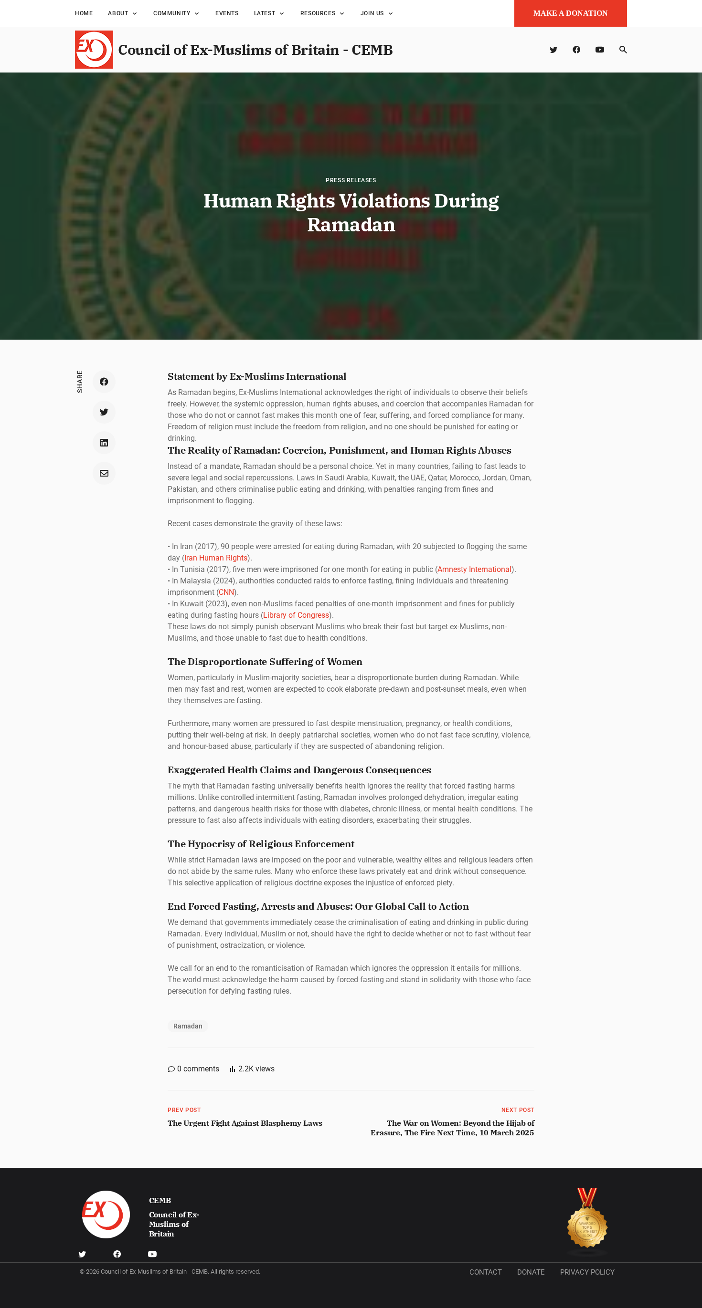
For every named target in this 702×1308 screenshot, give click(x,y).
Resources (317, 13)
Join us (372, 13)
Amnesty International (474, 569)
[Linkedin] (104, 442)
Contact (485, 1272)
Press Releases (351, 180)
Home (84, 13)
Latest (265, 13)
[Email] (104, 473)
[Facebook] (576, 49)
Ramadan (187, 1026)
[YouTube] (600, 49)
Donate (531, 1272)
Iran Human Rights (215, 557)
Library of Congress (296, 615)
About (118, 13)
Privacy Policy (587, 1272)
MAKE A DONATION (570, 13)
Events (227, 13)
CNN (226, 592)
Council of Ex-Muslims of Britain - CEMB (255, 49)
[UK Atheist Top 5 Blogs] (587, 1222)
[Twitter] (553, 49)
